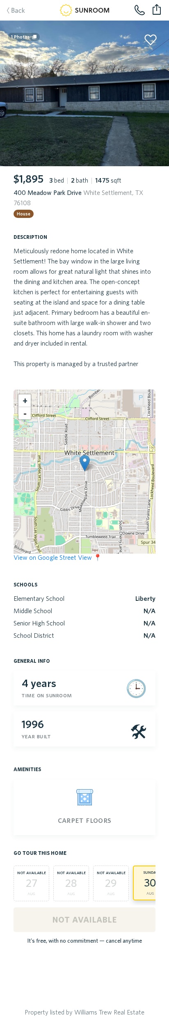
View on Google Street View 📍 (58, 557)
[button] (85, 463)
